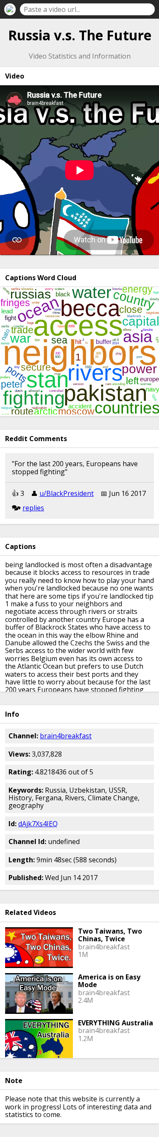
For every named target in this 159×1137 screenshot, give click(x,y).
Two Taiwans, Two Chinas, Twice (110, 934)
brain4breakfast (66, 735)
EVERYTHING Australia (115, 1022)
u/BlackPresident (66, 493)
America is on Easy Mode (109, 980)
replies (33, 507)
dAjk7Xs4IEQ (38, 823)
